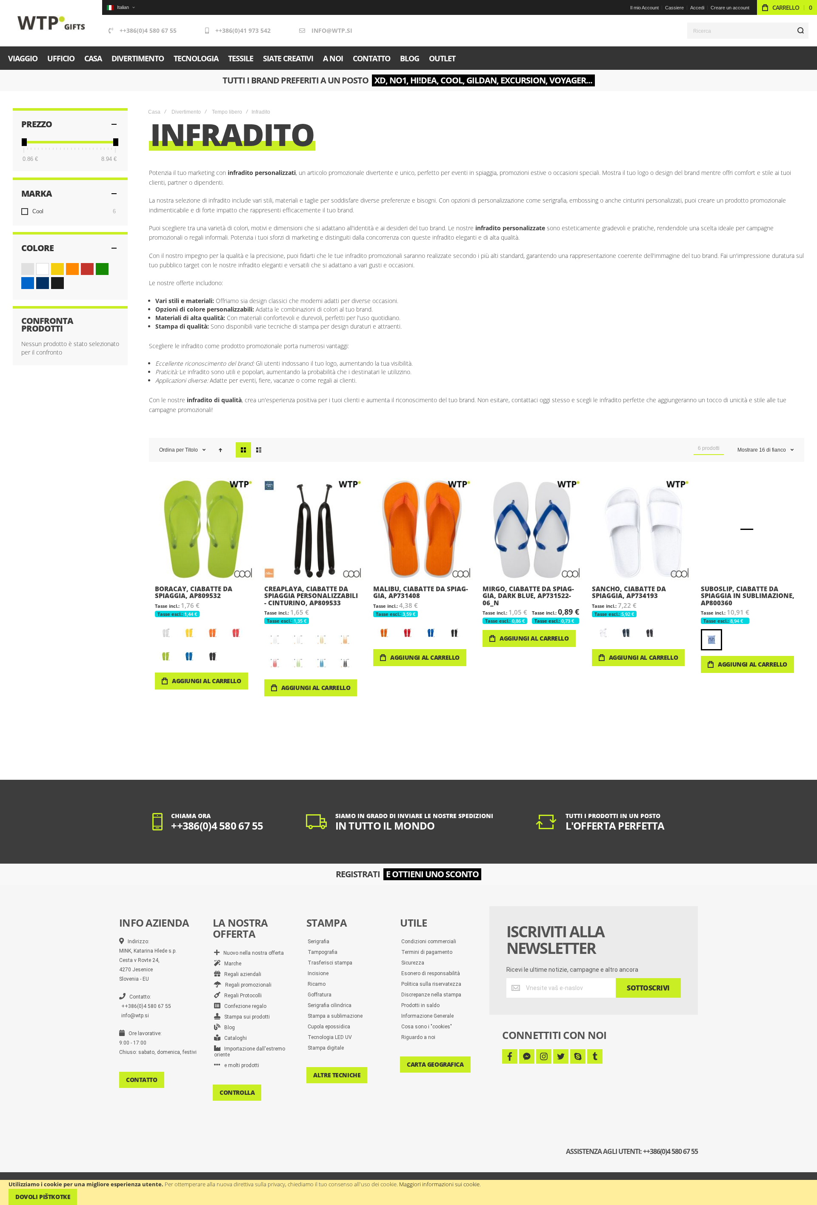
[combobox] (747, 31)
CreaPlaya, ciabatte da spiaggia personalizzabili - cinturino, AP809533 (313, 529)
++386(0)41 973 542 (243, 30)
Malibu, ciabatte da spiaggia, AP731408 (422, 529)
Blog (227, 1027)
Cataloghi (233, 1038)
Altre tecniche (336, 1075)
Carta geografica (435, 1064)
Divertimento (186, 112)
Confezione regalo (243, 1006)
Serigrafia (318, 942)
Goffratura (319, 995)
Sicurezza (412, 963)
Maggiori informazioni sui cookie (439, 1184)
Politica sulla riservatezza (431, 984)
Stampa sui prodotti (245, 1017)
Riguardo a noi (418, 1037)
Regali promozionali (246, 985)
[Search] (800, 31)
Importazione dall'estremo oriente (249, 1052)
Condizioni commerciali (428, 942)
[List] (258, 450)
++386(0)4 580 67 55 (148, 30)
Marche (230, 964)
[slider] (23, 142)
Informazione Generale (427, 1016)
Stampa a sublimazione (335, 1016)
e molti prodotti (239, 1065)
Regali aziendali (240, 974)
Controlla (237, 1092)
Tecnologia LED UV (330, 1037)
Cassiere (674, 7)
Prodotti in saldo (420, 1005)
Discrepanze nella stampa (431, 995)
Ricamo (317, 984)
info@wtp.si (331, 30)
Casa (154, 112)
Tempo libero (227, 112)
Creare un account (730, 7)
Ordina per (171, 450)
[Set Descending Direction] (220, 450)
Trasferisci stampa (330, 963)
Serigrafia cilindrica (329, 1005)
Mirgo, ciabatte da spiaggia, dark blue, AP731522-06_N (531, 529)
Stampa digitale (326, 1048)
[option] (165, 633)
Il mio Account (644, 7)
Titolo (192, 450)
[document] (408, 1192)
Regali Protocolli (241, 996)
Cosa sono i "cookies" (426, 1027)
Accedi (697, 7)
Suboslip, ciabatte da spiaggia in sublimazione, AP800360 (749, 529)
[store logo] (51, 23)
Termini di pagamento (426, 952)
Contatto (141, 1080)
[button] (120, 7)
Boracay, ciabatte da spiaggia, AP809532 (203, 529)
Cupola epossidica (329, 1027)
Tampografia (322, 952)
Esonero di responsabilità (430, 973)
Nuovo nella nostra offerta (252, 953)
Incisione (318, 973)
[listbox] (204, 645)
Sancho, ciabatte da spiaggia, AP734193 (640, 529)
